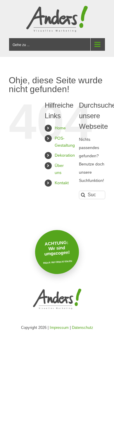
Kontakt (62, 182)
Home (60, 128)
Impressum (59, 327)
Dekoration (65, 155)
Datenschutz (82, 327)
